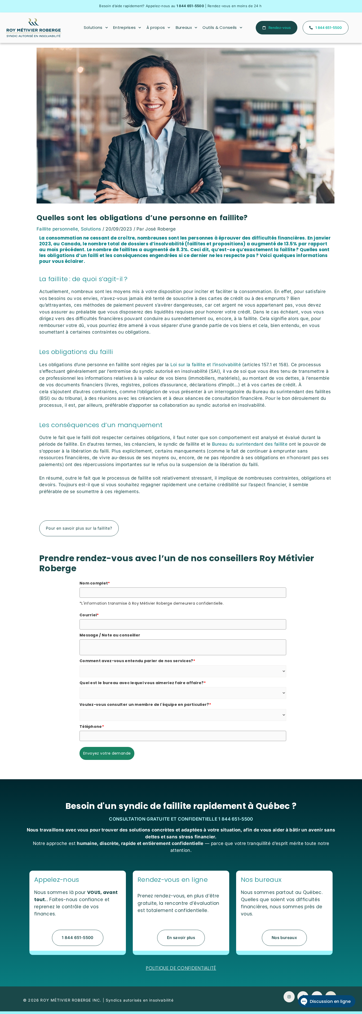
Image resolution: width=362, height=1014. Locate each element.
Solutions (93, 27)
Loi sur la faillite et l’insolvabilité (205, 364)
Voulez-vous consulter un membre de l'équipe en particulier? (145, 704)
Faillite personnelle (57, 229)
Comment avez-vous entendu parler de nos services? (137, 660)
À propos (156, 27)
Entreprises (124, 27)
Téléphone (92, 726)
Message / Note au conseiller (110, 635)
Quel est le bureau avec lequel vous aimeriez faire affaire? (143, 682)
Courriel (89, 615)
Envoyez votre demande (107, 753)
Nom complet (95, 583)
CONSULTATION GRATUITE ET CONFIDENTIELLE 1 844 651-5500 (181, 819)
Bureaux (184, 27)
